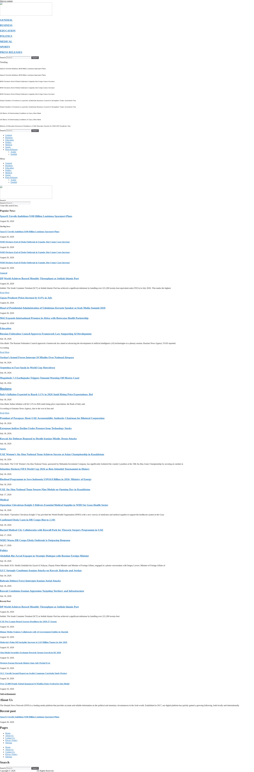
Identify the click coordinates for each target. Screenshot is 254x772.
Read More (4, 292)
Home (7, 733)
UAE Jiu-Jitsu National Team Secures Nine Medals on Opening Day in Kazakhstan (45, 489)
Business (9, 137)
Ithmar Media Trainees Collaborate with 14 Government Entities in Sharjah (34, 632)
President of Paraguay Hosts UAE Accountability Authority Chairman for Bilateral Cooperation (52, 418)
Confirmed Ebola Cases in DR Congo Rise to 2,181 (27, 519)
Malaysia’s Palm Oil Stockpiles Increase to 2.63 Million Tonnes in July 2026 (33, 642)
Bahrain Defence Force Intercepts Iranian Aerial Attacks (30, 580)
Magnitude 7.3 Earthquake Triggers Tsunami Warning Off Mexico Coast (39, 377)
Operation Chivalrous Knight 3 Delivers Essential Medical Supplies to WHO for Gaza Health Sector (54, 505)
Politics (8, 142)
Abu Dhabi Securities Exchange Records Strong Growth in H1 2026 (30, 652)
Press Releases (11, 149)
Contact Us (10, 738)
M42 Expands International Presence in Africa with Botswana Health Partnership (44, 318)
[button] (127, 159)
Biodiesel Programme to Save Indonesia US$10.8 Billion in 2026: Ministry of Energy (46, 479)
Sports (8, 147)
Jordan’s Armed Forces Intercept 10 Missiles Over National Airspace (37, 357)
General (8, 135)
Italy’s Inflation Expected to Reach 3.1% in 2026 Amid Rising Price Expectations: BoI (46, 394)
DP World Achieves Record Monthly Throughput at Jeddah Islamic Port (39, 278)
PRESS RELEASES (11, 52)
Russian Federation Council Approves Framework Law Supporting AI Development (45, 333)
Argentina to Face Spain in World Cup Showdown (27, 367)
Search (3, 57)
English (14, 154)
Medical (8, 145)
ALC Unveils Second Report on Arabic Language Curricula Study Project (33, 673)
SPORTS (5, 46)
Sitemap (8, 743)
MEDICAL (6, 41)
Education (9, 140)
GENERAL (6, 20)
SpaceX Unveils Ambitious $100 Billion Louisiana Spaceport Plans (36, 216)
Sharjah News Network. (26, 771)
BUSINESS (6, 25)
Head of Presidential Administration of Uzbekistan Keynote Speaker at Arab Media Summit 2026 (52, 308)
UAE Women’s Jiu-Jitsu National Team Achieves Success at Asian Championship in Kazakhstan (52, 454)
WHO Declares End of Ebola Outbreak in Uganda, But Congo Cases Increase (35, 242)
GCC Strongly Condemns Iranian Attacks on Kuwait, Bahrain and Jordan (41, 570)
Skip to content (6, 1)
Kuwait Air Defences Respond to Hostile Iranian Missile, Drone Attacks (38, 438)
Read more (245, 705)
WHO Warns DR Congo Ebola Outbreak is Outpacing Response (35, 540)
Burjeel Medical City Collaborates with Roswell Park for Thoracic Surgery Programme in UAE (51, 530)
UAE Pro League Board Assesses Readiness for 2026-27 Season (28, 621)
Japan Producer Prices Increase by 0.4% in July (26, 297)
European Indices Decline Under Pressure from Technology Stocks (36, 428)
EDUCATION (7, 30)
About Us (9, 736)
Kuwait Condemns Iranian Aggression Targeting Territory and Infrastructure (42, 591)
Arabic (13, 152)
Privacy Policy (11, 740)
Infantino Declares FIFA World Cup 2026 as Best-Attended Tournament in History (45, 469)
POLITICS (6, 36)
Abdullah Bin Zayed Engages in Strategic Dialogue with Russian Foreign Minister (44, 555)
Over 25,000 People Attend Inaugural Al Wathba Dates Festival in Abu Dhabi (34, 684)
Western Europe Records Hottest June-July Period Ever (25, 663)
